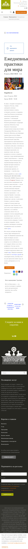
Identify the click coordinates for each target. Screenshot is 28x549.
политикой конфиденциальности (17, 543)
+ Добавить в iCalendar (13, 39)
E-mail (3, 477)
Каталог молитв (5, 435)
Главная (6, 17)
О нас (2, 426)
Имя (2, 471)
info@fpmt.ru (23, 6)
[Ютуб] (26, 8)
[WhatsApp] (14, 274)
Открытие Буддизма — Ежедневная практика (10, 306)
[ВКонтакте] (14, 272)
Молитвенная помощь (7, 438)
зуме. (20, 174)
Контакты (3, 424)
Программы (4, 429)
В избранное (9, 267)
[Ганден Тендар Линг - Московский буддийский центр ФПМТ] (5, 4)
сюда (9, 252)
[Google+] (25, 8)
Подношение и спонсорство (8, 441)
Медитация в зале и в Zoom (17, 306)
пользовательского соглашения (9, 486)
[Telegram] (17, 274)
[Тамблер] (13, 336)
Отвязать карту (9, 457)
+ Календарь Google (12, 36)
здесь (9, 228)
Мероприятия (12, 17)
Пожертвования (21, 12)
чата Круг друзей (16, 254)
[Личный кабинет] (14, 12)
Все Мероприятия (13, 33)
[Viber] (22, 272)
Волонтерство (5, 444)
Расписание (4, 432)
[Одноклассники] (17, 272)
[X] (19, 272)
